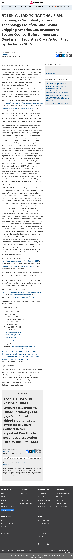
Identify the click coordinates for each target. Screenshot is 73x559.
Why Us (3, 496)
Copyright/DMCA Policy (23, 550)
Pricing (3, 500)
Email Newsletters (66, 6)
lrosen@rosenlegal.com (12, 332)
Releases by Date (43, 510)
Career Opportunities (44, 533)
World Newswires (25, 496)
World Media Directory (48, 6)
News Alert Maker (61, 506)
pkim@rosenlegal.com (10, 108)
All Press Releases (43, 493)
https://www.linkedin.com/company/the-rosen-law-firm (21, 292)
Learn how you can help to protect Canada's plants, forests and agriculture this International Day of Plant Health (57, 98)
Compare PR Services (8, 506)
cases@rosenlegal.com (28, 108)
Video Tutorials (6, 527)
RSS (58, 6)
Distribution (5, 503)
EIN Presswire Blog (43, 523)
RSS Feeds (59, 500)
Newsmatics (60, 550)
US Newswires (24, 500)
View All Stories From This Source (57, 103)
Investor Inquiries (43, 530)
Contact (40, 536)
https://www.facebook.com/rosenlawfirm (24, 297)
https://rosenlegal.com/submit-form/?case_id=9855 (24, 103)
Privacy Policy (5, 553)
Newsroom (41, 527)
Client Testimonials (7, 530)
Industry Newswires (26, 503)
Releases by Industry (44, 500)
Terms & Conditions (7, 550)
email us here (50, 73)
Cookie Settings (18, 553)
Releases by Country (44, 503)
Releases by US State (44, 506)
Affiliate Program (61, 496)
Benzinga (5, 55)
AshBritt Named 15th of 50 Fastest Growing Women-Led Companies (57, 91)
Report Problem (6, 533)
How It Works (5, 493)
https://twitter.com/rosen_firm (20, 295)
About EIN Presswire (44, 520)
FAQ (2, 520)
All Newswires (24, 493)
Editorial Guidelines (7, 523)
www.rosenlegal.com (11, 340)
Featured (41, 496)
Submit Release (8, 510)
